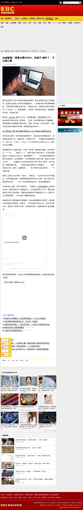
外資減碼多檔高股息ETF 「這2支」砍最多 (21, 321)
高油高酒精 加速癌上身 (27, 406)
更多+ (57, 18)
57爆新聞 (32, 18)
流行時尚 (77, 23)
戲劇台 (20, 497)
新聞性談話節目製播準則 (42, 494)
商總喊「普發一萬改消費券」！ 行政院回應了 (22, 346)
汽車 (44, 23)
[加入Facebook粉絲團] (5, 351)
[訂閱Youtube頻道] (5, 355)
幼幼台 (25, 497)
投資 (13, 360)
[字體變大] (5, 344)
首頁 (2, 18)
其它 (2, 26)
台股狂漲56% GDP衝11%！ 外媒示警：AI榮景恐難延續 (26, 349)
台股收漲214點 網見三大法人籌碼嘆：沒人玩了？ (47, 425)
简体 (20, 2)
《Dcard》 (12, 117)
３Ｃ (54, 23)
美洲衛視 (44, 497)
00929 (27, 360)
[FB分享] (5, 341)
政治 (24, 23)
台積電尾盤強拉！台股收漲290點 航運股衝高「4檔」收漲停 (10, 407)
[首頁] (7, 10)
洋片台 (35, 497)
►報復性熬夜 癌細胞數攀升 (13, 327)
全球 (29, 23)
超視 (39, 497)
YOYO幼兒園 (51, 497)
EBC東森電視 (5, 2)
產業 (19, 23)
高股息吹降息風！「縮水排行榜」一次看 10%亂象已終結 (27, 324)
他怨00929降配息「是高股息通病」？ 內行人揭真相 (25, 318)
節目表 (3, 494)
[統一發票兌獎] (70, 132)
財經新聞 (8, 18)
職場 (64, 23)
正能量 (70, 23)
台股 (34, 23)
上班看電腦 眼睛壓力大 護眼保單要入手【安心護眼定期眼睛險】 (28, 426)
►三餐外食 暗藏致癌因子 (12, 330)
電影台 (30, 497)
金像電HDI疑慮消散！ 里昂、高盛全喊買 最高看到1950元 (10, 426)
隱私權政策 (79, 502)
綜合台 (15, 497)
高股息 (22, 360)
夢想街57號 (40, 18)
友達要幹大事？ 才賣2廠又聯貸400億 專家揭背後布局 (10, 389)
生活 (59, 23)
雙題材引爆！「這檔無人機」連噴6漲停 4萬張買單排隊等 (27, 343)
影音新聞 (13, 23)
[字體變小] (5, 348)
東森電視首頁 (4, 497)
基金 (17, 360)
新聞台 (10, 497)
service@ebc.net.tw (78, 505)
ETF (9, 360)
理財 (49, 23)
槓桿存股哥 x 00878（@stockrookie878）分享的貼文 (24, 268)
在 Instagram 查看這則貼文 (11, 242)
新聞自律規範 (29, 494)
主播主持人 (9, 494)
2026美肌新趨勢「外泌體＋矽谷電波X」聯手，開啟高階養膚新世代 (28, 389)
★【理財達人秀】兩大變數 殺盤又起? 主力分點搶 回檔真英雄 (25, 131)
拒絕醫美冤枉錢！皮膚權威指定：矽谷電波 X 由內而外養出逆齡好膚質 (47, 407)
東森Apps (14, 2)
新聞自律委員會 (19, 494)
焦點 (7, 23)
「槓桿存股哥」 (43, 186)
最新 (2, 23)
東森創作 (58, 497)
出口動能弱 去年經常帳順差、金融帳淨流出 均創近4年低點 (47, 389)
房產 (39, 23)
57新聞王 (24, 18)
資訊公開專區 (54, 494)
